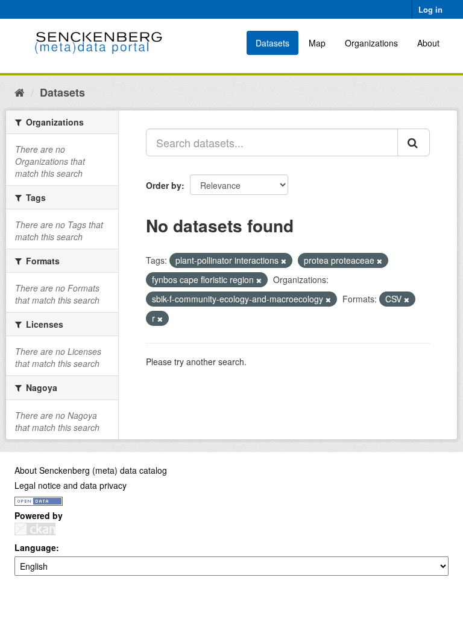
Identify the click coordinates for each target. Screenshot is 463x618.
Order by (163, 185)
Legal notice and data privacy (70, 485)
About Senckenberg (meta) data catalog (90, 470)
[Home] (19, 92)
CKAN (34, 529)
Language (35, 547)
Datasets (272, 43)
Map (317, 43)
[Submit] (413, 142)
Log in (430, 9)
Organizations (371, 43)
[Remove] (283, 261)
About (428, 43)
